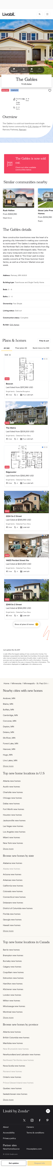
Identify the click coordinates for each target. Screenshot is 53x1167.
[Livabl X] (24, 1120)
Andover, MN (9, 698)
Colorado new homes (13, 891)
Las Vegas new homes (13, 826)
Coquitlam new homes (13, 972)
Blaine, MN (8, 704)
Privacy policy (9, 1138)
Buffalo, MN (8, 709)
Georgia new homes (12, 919)
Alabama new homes (12, 863)
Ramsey (22, 129)
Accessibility (9, 1132)
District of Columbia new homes (18, 908)
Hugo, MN (7, 755)
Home (6, 683)
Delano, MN (8, 732)
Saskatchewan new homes (15, 1094)
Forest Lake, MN (10, 743)
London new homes (12, 995)
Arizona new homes (12, 874)
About (5, 1127)
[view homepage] (9, 14)
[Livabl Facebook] (39, 1120)
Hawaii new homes (11, 925)
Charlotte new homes (13, 792)
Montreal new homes (13, 1012)
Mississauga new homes (14, 1006)
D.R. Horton (28, 84)
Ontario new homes (12, 1077)
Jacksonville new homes (14, 820)
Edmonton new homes (13, 978)
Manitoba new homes (13, 1043)
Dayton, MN (8, 726)
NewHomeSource (11, 1149)
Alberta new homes (12, 1032)
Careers (30, 1127)
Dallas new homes (11, 803)
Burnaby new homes (12, 961)
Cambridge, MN (10, 715)
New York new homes (13, 843)
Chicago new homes (12, 798)
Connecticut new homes (14, 897)
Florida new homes (11, 914)
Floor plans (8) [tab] (21, 348)
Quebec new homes (12, 1088)
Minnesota (16, 683)
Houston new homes (12, 815)
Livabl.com (24, 664)
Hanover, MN (9, 749)
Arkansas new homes (12, 880)
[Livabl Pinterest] (47, 1120)
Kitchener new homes (13, 989)
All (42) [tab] (7, 348)
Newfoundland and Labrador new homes (21, 1054)
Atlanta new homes (12, 781)
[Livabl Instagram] (32, 1120)
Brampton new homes (13, 955)
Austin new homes (11, 786)
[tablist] (26, 348)
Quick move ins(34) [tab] (41, 348)
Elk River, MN (9, 738)
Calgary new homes (12, 966)
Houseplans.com (34, 1149)
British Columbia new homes (16, 1037)
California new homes (13, 885)
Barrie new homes (11, 950)
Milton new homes (11, 1000)
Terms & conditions (35, 1132)
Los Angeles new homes (14, 832)
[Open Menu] (47, 14)
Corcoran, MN (9, 721)
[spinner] (40, 14)
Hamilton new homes (13, 983)
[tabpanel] (26, 492)
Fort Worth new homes (13, 809)
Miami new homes (11, 837)
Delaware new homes (13, 902)
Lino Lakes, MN (10, 760)
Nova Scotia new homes (14, 1066)
